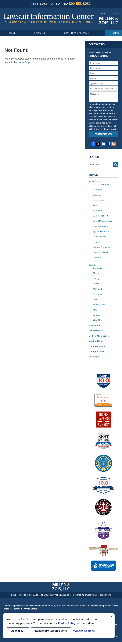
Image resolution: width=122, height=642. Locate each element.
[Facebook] (93, 144)
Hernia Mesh (99, 200)
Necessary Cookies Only (51, 631)
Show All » (94, 357)
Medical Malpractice (99, 336)
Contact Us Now (103, 134)
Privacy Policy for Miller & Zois (56, 595)
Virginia (96, 315)
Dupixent (97, 257)
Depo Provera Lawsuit (76, 33)
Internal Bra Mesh (101, 247)
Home (12, 33)
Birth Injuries (95, 325)
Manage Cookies (84, 631)
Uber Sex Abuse (100, 226)
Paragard (97, 210)
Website (22, 595)
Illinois (96, 283)
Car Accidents (96, 330)
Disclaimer (34, 595)
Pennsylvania (99, 304)
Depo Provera (99, 236)
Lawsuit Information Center (49, 18)
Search (115, 164)
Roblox (96, 242)
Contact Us (78, 595)
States (92, 265)
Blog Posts (105, 595)
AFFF (95, 205)
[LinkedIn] (103, 144)
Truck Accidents (97, 346)
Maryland (97, 289)
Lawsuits (39, 33)
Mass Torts (94, 181)
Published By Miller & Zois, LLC (108, 19)
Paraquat (97, 189)
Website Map (91, 595)
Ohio (95, 299)
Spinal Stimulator (101, 231)
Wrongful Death (96, 351)
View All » (97, 320)
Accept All (18, 631)
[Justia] (108, 144)
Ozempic (97, 195)
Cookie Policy (67, 623)
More (115, 33)
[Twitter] (98, 144)
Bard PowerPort (100, 216)
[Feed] (113, 144)
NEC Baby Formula (102, 184)
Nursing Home (96, 341)
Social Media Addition (103, 221)
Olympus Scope (100, 252)
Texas (95, 310)
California (97, 268)
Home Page (24, 62)
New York (97, 294)
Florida (96, 273)
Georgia (97, 278)
